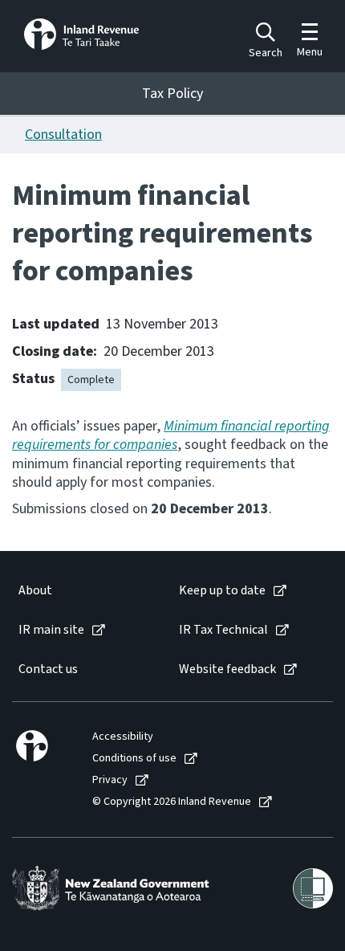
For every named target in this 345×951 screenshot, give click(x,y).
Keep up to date (222, 590)
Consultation (63, 134)
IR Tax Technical (223, 630)
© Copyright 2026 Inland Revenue (171, 802)
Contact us (48, 669)
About (35, 590)
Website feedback (227, 669)
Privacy (110, 780)
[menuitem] (82, 590)
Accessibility (122, 737)
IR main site (51, 630)
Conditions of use (134, 758)
